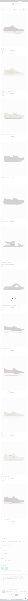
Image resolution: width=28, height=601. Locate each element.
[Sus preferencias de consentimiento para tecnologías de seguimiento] (25, 598)
